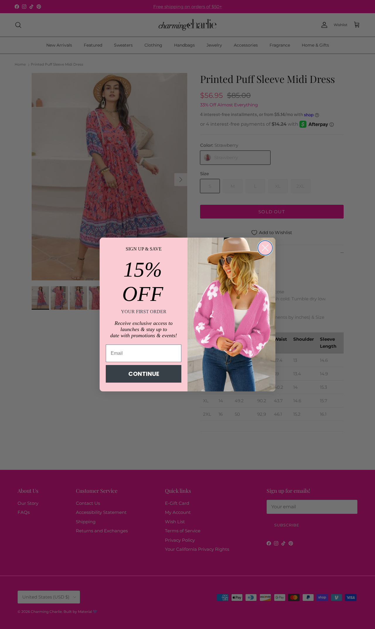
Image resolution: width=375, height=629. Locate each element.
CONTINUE (143, 374)
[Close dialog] (265, 248)
